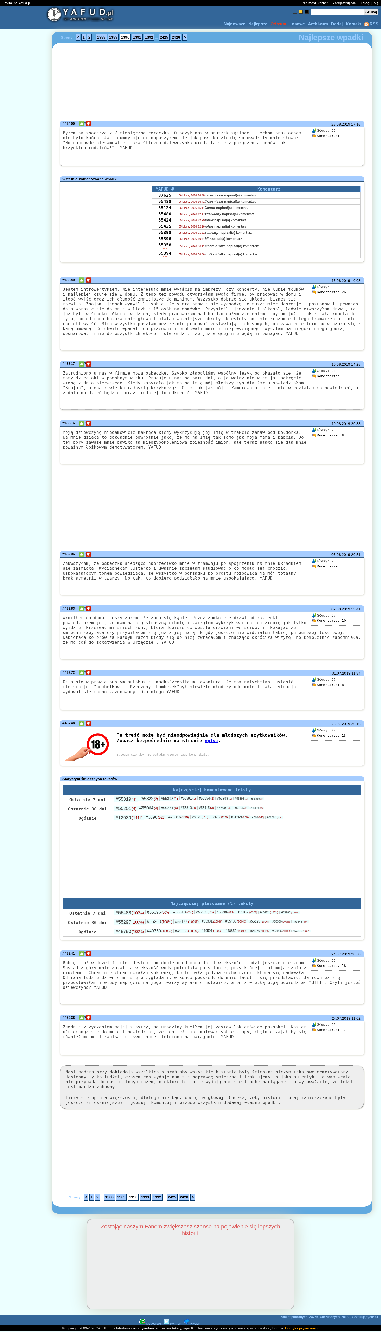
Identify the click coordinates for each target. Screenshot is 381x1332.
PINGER (195, 1323)
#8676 (200, 817)
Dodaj (337, 24)
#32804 (274, 817)
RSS (373, 24)
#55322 (148, 798)
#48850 (235, 931)
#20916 (178, 817)
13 (331, 735)
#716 (258, 817)
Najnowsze (234, 24)
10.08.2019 (340, 364)
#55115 (206, 808)
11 (331, 136)
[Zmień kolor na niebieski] (295, 12)
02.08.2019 (340, 609)
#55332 (247, 912)
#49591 (212, 931)
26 (331, 292)
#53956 (281, 930)
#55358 (257, 798)
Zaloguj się (369, 3)
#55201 (126, 808)
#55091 (224, 808)
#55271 (169, 808)
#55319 (126, 799)
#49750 (159, 931)
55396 (164, 238)
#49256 (187, 931)
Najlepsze (257, 24)
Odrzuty (278, 24)
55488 (164, 201)
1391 (137, 37)
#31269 (240, 817)
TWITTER (175, 1323)
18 (331, 966)
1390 (125, 37)
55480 (164, 213)
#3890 (155, 817)
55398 (164, 232)
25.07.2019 (340, 724)
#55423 (269, 912)
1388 (101, 37)
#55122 (187, 921)
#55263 (159, 921)
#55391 (188, 798)
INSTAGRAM (153, 1323)
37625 (164, 195)
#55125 (241, 807)
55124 (164, 207)
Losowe (297, 24)
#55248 (300, 921)
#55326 (205, 912)
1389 (113, 37)
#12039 (129, 817)
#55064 (148, 808)
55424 (164, 220)
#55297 (130, 922)
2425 (164, 37)
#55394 (206, 798)
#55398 (224, 798)
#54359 (259, 931)
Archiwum (318, 24)
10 (331, 621)
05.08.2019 (340, 555)
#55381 (212, 921)
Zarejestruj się (344, 3)
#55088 (256, 808)
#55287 (289, 912)
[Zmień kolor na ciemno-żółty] (301, 12)
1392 (149, 37)
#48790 (130, 931)
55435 (164, 226)
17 (331, 1030)
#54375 (301, 931)
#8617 (219, 817)
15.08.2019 (340, 281)
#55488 (130, 912)
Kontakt (353, 24)
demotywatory (142, 1328)
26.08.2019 (340, 124)
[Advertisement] (23, 666)
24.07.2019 (340, 954)
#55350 (281, 921)
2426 (176, 37)
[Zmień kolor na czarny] (307, 12)
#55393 (169, 798)
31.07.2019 (341, 673)
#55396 (241, 798)
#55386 (226, 912)
